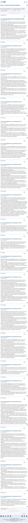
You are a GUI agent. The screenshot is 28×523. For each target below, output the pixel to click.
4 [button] (15, 12)
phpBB (13, 519)
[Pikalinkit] (27, 5)
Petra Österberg (3, 98)
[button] (9, 13)
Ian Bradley (16, 518)
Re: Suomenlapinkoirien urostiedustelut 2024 (12, 19)
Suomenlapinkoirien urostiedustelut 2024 (12, 9)
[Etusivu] (3, 1)
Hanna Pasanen (3, 117)
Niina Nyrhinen (3, 70)
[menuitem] (24, 2)
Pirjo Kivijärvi (3, 42)
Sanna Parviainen (3, 15)
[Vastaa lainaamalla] (24, 16)
